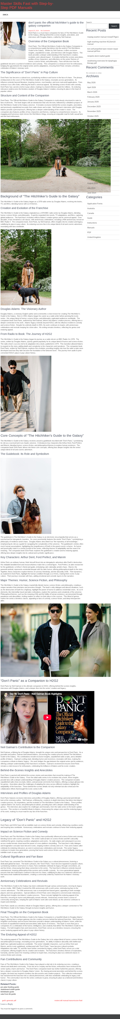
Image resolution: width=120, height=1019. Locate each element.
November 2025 (94, 111)
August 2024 (92, 183)
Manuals (90, 228)
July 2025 (91, 131)
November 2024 (94, 169)
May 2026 (91, 83)
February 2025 (93, 155)
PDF (89, 232)
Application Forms (94, 204)
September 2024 (94, 178)
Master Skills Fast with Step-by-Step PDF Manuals (27, 5)
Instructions (92, 223)
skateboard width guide (10, 989)
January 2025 (93, 159)
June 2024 (91, 193)
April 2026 (91, 87)
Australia (91, 208)
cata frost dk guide (8, 994)
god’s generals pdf (9, 1000)
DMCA (5, 14)
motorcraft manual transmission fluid (68, 1000)
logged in (14, 1009)
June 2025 (91, 135)
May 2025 (91, 140)
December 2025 (94, 107)
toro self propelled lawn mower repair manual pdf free (102, 50)
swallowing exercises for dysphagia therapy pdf (102, 62)
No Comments (45, 30)
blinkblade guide (7, 992)
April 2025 (91, 145)
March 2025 (92, 150)
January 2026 (93, 102)
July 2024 (91, 188)
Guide (89, 218)
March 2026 (92, 92)
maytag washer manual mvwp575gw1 (103, 37)
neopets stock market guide (98, 56)
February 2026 (93, 97)
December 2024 (94, 164)
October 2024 (93, 174)
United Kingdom (94, 237)
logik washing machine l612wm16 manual (101, 43)
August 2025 (92, 126)
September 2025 (94, 121)
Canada (90, 213)
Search (89, 22)
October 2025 (93, 116)
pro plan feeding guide (10, 987)
